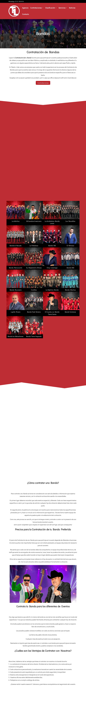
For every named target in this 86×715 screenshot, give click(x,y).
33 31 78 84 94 (19, 1)
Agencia (25, 8)
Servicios (62, 8)
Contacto (25, 14)
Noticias (72, 8)
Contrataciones (36, 8)
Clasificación (50, 8)
